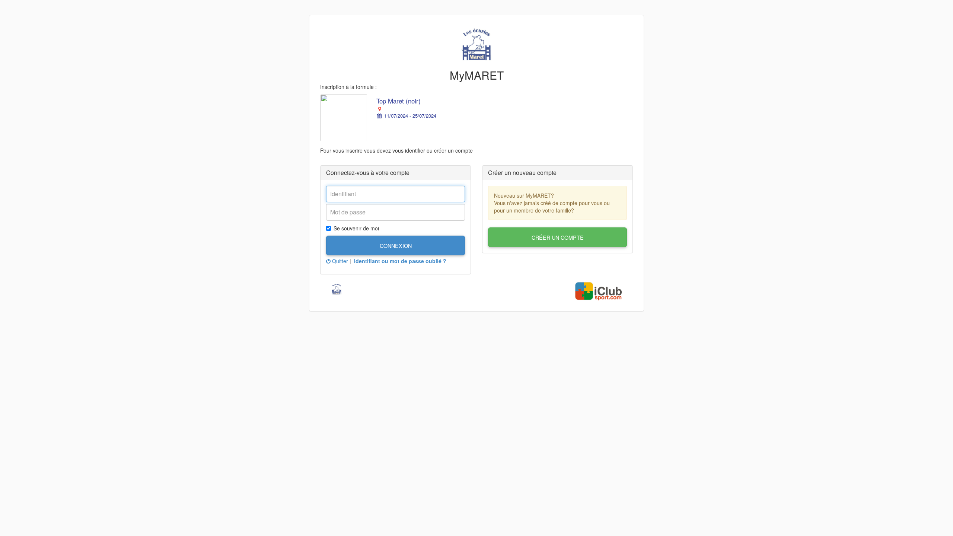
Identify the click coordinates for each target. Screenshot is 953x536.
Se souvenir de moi (356, 228)
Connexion (396, 245)
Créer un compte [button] (558, 237)
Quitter (339, 261)
